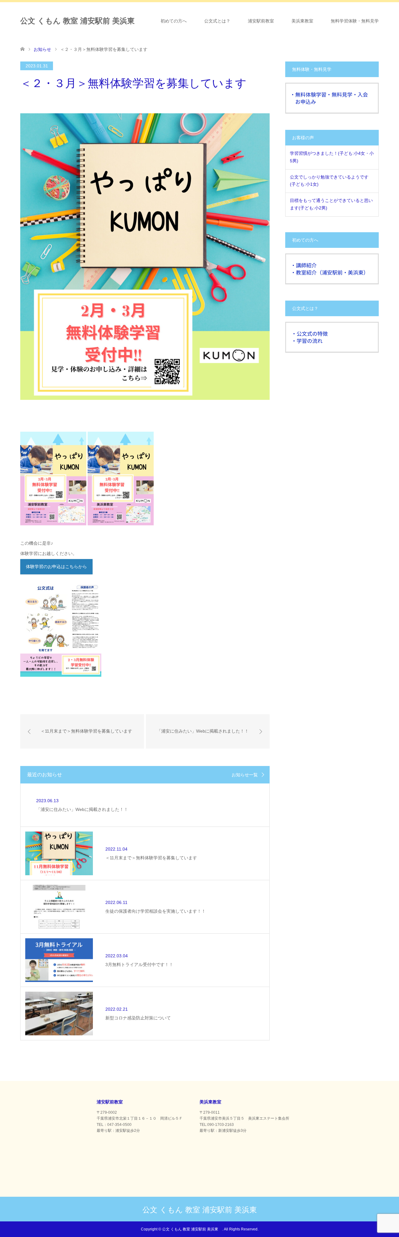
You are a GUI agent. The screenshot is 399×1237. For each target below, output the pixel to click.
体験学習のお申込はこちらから (56, 566)
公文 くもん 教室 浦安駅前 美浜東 (81, 21)
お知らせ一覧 (245, 775)
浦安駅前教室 (261, 20)
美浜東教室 (302, 20)
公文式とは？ (217, 20)
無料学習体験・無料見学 (355, 20)
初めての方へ (174, 20)
